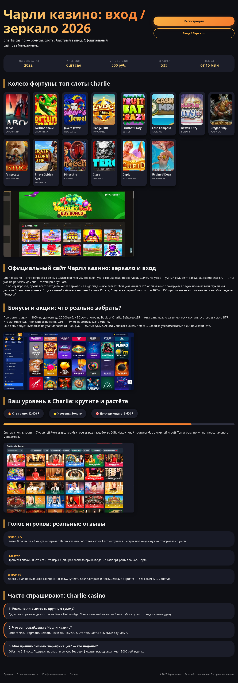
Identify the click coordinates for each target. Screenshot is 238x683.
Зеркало (74, 674)
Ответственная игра (27, 674)
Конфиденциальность (54, 674)
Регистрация (194, 21)
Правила (8, 674)
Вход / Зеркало (194, 33)
